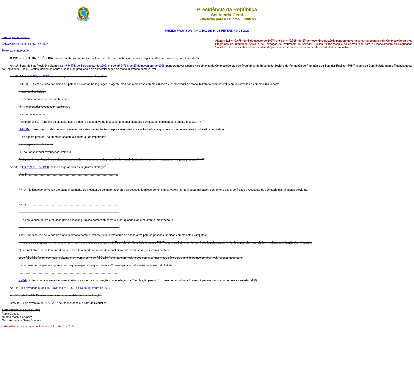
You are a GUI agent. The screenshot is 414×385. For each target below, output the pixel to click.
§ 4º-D (22, 235)
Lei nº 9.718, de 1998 (35, 167)
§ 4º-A (22, 189)
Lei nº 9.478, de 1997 (35, 76)
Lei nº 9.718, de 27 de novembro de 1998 (138, 65)
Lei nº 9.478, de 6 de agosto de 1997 (83, 65)
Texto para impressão (15, 50)
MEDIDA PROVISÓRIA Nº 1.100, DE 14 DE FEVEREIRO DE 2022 (207, 30)
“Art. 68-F (24, 129)
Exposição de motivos (16, 37)
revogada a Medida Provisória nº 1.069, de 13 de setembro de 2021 (68, 287)
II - (20, 220)
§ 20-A (23, 280)
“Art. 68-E (25, 84)
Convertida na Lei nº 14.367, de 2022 (25, 44)
